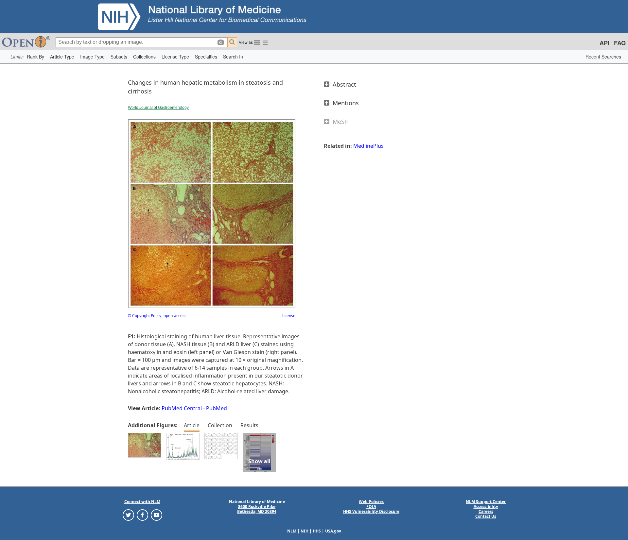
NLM (291, 531)
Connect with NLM (142, 501)
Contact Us (485, 516)
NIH (304, 531)
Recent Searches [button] (603, 56)
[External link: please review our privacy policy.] (128, 514)
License (288, 315)
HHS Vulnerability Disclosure (371, 511)
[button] (35, 56)
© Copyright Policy (144, 315)
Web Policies (371, 501)
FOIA (371, 506)
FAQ (620, 43)
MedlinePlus (368, 145)
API (604, 43)
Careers (486, 511)
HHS (317, 531)
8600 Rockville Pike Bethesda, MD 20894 (256, 509)
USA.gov (333, 531)
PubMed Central (182, 408)
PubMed (216, 408)
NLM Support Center (486, 501)
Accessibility (486, 506)
